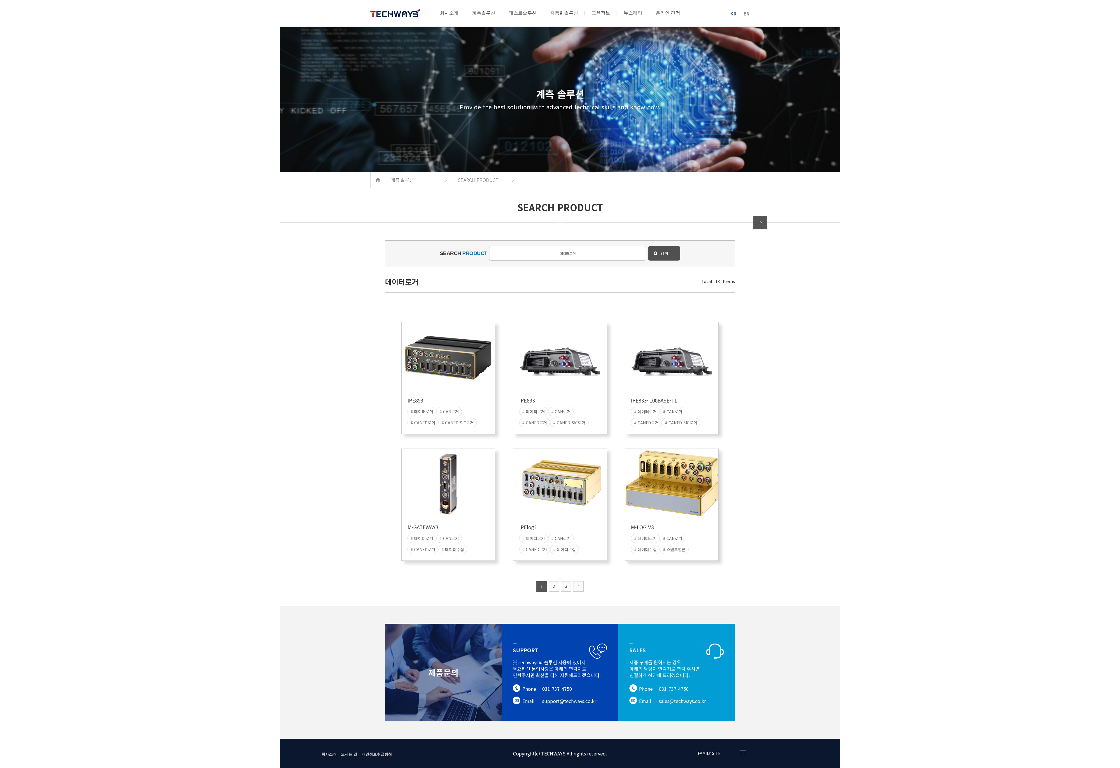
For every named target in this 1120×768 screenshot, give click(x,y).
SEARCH (463, 253)
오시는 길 (349, 754)
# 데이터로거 (422, 411)
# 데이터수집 (453, 549)
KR (733, 13)
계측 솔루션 (402, 179)
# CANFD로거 (423, 423)
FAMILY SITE (709, 753)
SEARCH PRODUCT (478, 179)
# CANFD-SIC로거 (458, 423)
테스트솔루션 (523, 12)
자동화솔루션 (564, 12)
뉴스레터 (633, 12)
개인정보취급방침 (377, 754)
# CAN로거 (449, 411)
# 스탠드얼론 (674, 549)
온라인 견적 (668, 12)
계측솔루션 (483, 12)
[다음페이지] (578, 586)
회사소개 (449, 12)
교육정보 (601, 12)
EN (746, 13)
